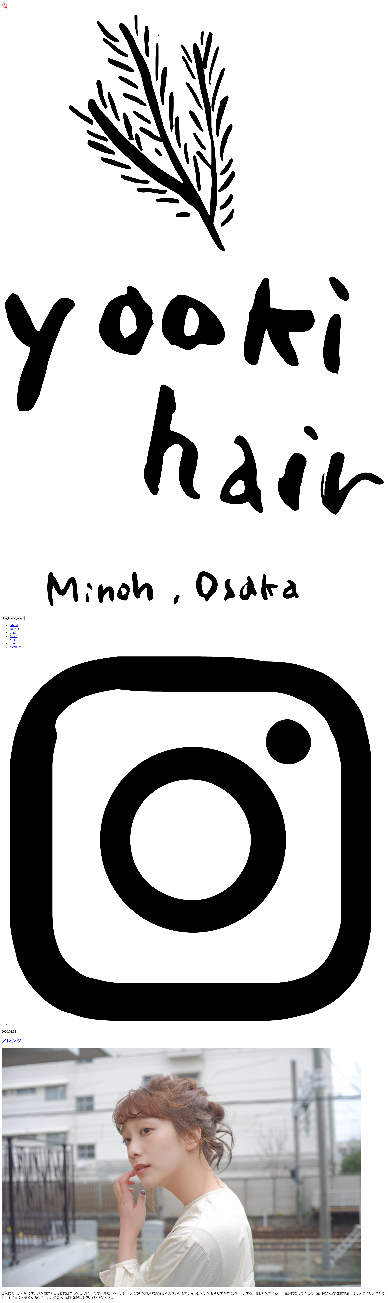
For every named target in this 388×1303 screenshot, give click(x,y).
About (14, 625)
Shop (13, 643)
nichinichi (16, 647)
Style (13, 639)
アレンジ (12, 1040)
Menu (13, 636)
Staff (13, 632)
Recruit (14, 628)
